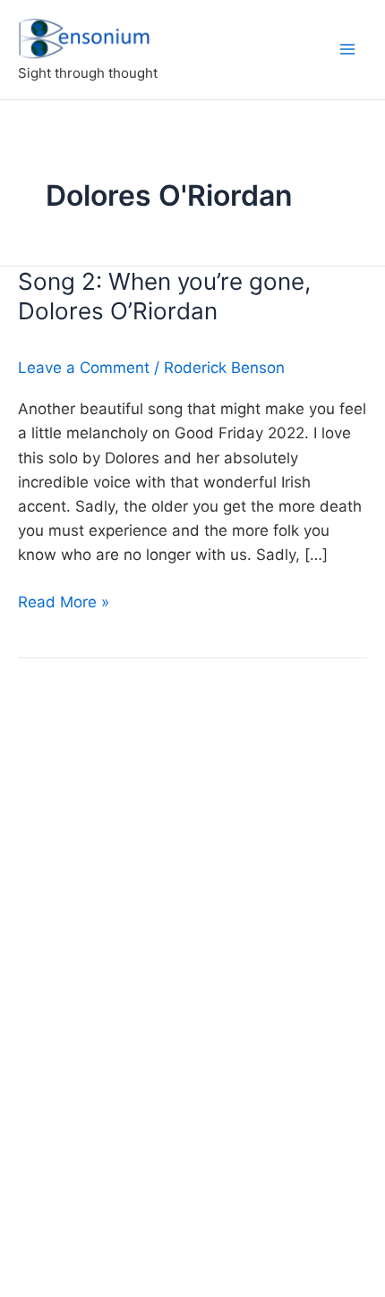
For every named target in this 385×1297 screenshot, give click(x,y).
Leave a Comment (84, 368)
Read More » (63, 603)
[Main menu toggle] (347, 49)
